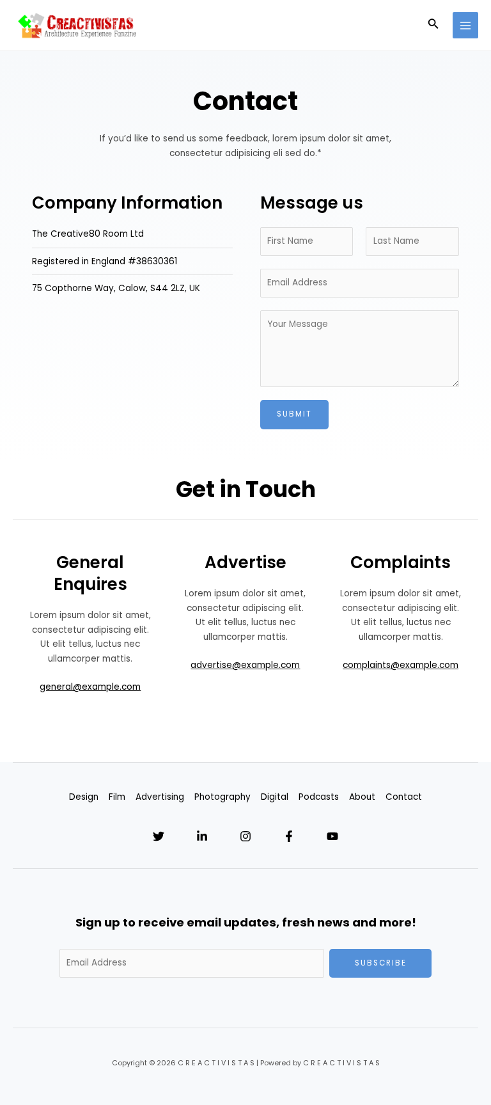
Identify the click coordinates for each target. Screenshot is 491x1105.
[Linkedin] (202, 836)
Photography (222, 797)
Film (117, 797)
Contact (404, 797)
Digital (274, 797)
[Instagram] (245, 836)
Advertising (160, 797)
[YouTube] (332, 836)
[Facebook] (289, 836)
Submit (294, 414)
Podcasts (319, 797)
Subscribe (381, 963)
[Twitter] (158, 836)
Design (83, 797)
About (362, 797)
